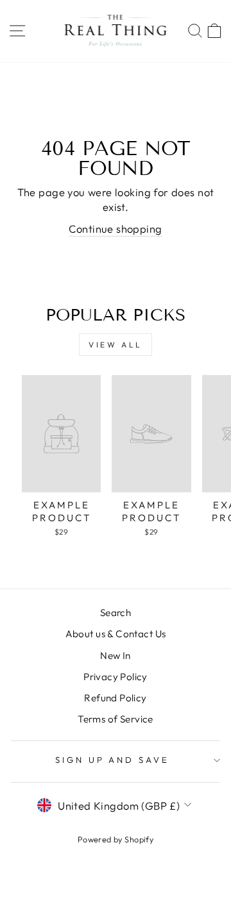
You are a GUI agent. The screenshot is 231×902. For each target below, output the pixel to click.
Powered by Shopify (115, 839)
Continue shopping (115, 228)
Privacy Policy (115, 677)
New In (115, 655)
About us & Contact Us (115, 634)
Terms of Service (115, 719)
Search (115, 612)
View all (115, 344)
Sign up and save (112, 760)
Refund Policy (115, 698)
